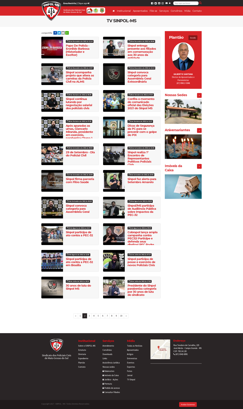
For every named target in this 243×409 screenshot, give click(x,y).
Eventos (130, 362)
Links (105, 358)
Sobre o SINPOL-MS (86, 345)
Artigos (130, 354)
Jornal (129, 375)
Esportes (131, 367)
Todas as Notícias (134, 345)
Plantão (81, 362)
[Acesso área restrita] (169, 3)
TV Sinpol (131, 379)
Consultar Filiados (112, 392)
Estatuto (82, 350)
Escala (193, 37)
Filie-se (153, 11)
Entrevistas (132, 358)
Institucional (124, 11)
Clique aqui (83, 3)
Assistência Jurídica (111, 362)
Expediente (83, 358)
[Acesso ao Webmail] (167, 3)
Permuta (108, 383)
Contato (197, 11)
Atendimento (108, 345)
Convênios (176, 11)
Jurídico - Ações (111, 379)
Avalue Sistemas (188, 404)
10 (121, 315)
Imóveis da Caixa (111, 375)
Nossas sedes (109, 367)
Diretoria (82, 354)
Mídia (187, 11)
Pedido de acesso (112, 388)
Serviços (164, 11)
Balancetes (109, 371)
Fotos (129, 371)
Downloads (107, 354)
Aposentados (140, 11)
